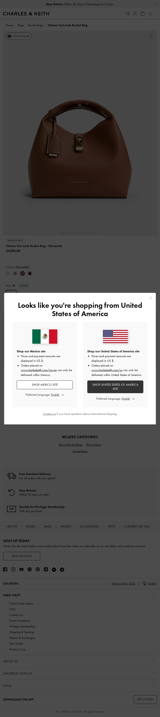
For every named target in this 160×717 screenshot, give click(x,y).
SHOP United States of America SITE (115, 387)
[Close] (151, 298)
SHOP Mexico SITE (45, 385)
